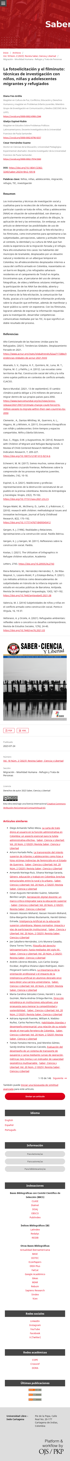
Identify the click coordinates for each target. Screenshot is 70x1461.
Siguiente (58, 1078)
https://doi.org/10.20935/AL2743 (36, 563)
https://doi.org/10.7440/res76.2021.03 (24, 630)
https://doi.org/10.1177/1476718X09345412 (27, 522)
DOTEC (35, 1257)
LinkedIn (35, 1321)
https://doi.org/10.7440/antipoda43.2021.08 (27, 595)
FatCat (35, 1270)
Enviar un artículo (35, 1096)
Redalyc (35, 1233)
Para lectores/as (35, 1154)
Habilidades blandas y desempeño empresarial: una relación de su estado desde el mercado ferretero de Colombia (38, 1026)
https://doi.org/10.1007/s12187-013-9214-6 (26, 456)
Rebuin (35, 1286)
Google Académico (35, 1274)
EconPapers (35, 1262)
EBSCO (35, 1213)
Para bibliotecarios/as (35, 1168)
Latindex (35, 1229)
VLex (35, 1298)
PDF (10, 730)
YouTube (35, 1329)
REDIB (35, 1237)
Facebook (35, 1333)
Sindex (35, 1294)
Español (9, 1125)
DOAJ (35, 1209)
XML (23, 730)
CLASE (35, 1201)
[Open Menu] (3, 3)
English (9, 1120)
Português (10, 1129)
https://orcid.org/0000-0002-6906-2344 (22, 116)
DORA (35, 1367)
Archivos (17, 52)
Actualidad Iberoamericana (35, 1249)
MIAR (35, 1282)
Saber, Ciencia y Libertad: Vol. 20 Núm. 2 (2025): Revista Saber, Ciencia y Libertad (37, 844)
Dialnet (35, 1205)
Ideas (35, 1278)
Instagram (35, 1325)
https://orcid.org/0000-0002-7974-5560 (22, 158)
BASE (35, 1253)
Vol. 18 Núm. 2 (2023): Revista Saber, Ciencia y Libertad (29, 56)
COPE (35, 1359)
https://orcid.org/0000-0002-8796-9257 (22, 137)
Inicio (5, 52)
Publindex (35, 1217)
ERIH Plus (35, 1266)
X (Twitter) (35, 1337)
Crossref (35, 1363)
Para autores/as (35, 1161)
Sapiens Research (35, 1290)
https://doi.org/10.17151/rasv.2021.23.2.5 (26, 499)
